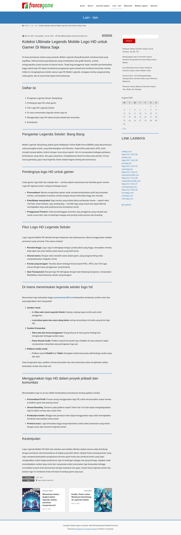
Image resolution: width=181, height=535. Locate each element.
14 (146, 113)
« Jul (124, 129)
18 (130, 117)
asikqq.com (127, 151)
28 (146, 120)
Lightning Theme (90, 529)
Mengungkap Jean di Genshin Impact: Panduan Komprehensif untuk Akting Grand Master (139, 59)
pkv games (126, 205)
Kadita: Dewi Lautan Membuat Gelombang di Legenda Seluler (81, 497)
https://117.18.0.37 (130, 184)
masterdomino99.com (131, 181)
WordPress (79, 529)
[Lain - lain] (31, 497)
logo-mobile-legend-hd (45, 480)
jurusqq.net (126, 163)
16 (156, 113)
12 (135, 113)
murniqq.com (127, 196)
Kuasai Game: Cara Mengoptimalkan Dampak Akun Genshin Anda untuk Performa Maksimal (140, 78)
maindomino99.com (130, 175)
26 (135, 120)
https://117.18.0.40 (130, 190)
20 (140, 117)
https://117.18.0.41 (130, 172)
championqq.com (129, 187)
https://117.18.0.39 (130, 160)
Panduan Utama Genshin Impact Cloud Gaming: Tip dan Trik (138, 50)
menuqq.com (127, 199)
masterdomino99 (61, 297)
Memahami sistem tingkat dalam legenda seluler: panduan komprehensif (50, 499)
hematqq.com (127, 193)
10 (124, 113)
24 (124, 120)
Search (129, 41)
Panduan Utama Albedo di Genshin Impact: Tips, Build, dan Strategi (139, 87)
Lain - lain (107, 36)
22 (151, 117)
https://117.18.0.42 (130, 166)
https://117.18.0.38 (130, 178)
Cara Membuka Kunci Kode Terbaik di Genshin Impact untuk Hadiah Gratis (137, 69)
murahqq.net (127, 169)
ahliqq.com (126, 157)
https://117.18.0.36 (130, 154)
